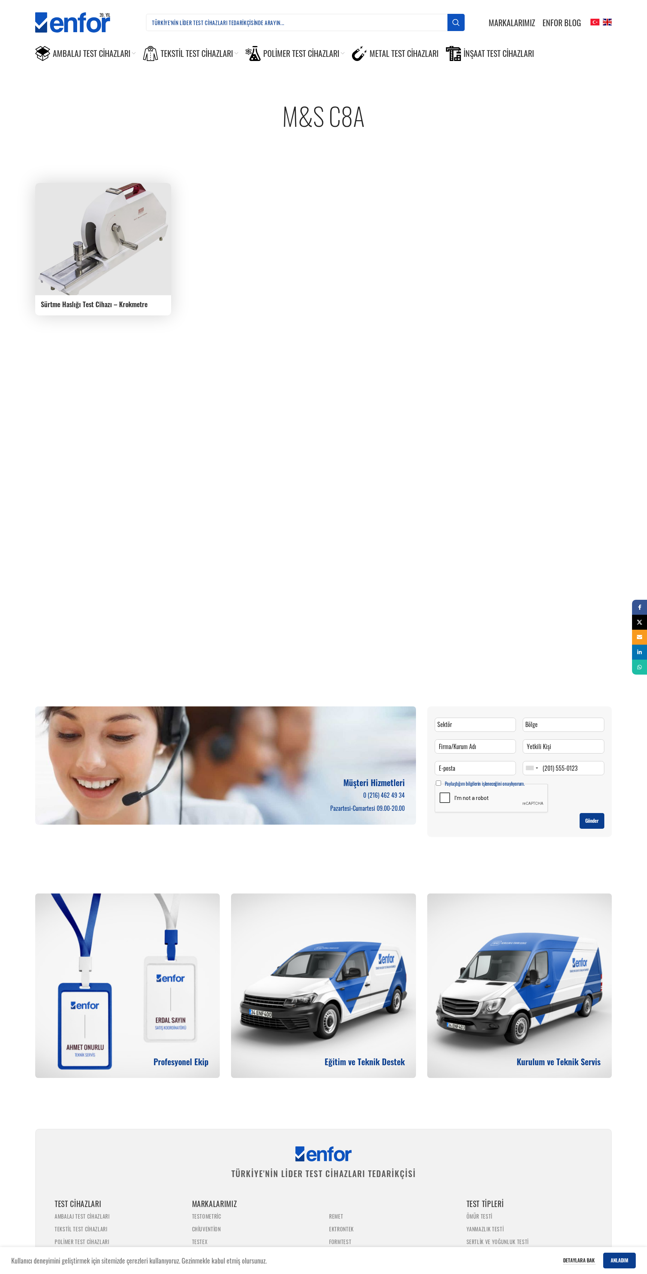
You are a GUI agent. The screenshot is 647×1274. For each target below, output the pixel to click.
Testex (200, 1242)
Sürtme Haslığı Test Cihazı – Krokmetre (94, 304)
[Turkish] (594, 21)
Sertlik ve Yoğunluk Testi (498, 1242)
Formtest (340, 1242)
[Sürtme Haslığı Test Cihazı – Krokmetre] (103, 239)
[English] (606, 21)
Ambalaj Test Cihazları (82, 1216)
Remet (336, 1216)
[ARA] (456, 22)
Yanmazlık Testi (485, 1229)
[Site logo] (78, 21)
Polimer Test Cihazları (82, 1242)
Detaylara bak (579, 1260)
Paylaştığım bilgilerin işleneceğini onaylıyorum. (485, 783)
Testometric (206, 1216)
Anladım (619, 1260)
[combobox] (531, 768)
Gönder (592, 820)
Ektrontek (341, 1229)
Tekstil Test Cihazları (81, 1229)
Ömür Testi (480, 1216)
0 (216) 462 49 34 (384, 795)
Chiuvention (206, 1229)
